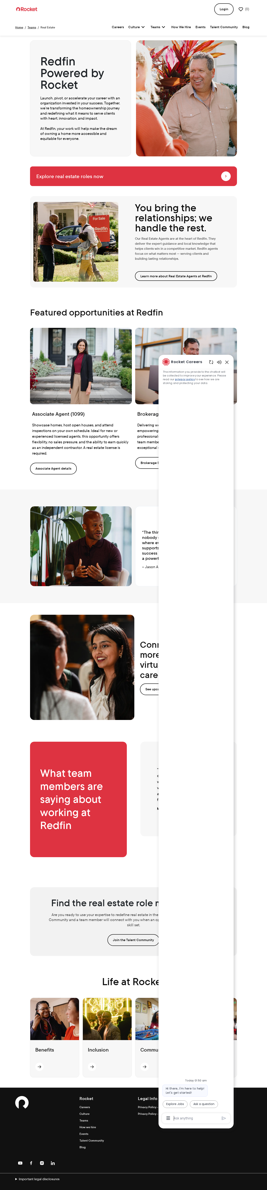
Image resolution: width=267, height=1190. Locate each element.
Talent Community (224, 27)
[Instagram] (42, 1163)
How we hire (87, 1127)
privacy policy (185, 379)
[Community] (144, 1067)
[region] (196, 739)
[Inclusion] (92, 1067)
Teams (32, 27)
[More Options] (168, 1118)
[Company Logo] (26, 9)
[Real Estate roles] (226, 176)
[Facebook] (31, 1163)
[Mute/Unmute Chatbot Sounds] (219, 362)
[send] (224, 1118)
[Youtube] (20, 1163)
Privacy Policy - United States (157, 1114)
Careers (118, 27)
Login (224, 9)
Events (200, 27)
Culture (84, 1114)
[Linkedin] (53, 1163)
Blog (245, 27)
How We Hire (181, 27)
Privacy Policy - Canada (154, 1107)
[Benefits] (39, 1067)
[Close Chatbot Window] (227, 362)
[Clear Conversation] (211, 362)
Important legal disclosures (39, 1179)
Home (19, 27)
